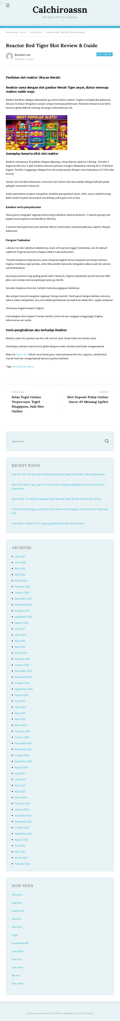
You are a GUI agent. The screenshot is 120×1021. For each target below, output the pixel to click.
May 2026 (20, 568)
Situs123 (16, 918)
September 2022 (23, 833)
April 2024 (20, 719)
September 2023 (23, 761)
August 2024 (21, 695)
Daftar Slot (22, 354)
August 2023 (21, 767)
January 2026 (22, 592)
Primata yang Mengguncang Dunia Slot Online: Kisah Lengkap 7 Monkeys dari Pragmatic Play (60, 511)
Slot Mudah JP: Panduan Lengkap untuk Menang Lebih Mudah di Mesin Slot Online (56, 499)
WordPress (57, 1013)
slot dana (17, 927)
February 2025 (22, 659)
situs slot (17, 959)
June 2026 (20, 562)
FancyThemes (86, 1013)
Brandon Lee (22, 55)
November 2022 (23, 821)
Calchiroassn (60, 9)
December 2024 (23, 671)
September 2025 (23, 616)
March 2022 (21, 857)
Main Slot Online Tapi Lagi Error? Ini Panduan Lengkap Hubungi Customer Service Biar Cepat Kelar (58, 486)
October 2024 (22, 683)
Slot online (17, 983)
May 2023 (20, 785)
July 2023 (20, 773)
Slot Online (36, 32)
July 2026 (20, 556)
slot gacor (17, 894)
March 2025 (21, 653)
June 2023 (20, 779)
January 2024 (22, 737)
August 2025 (21, 622)
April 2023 (20, 791)
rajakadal (17, 902)
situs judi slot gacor (23, 366)
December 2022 (23, 815)
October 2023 (22, 755)
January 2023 (22, 809)
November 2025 (23, 604)
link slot (16, 975)
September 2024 (23, 689)
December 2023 (23, 743)
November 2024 (23, 677)
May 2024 (20, 713)
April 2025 (20, 646)
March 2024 (21, 725)
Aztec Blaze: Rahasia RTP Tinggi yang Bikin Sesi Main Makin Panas (48, 523)
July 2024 (20, 701)
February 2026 (22, 586)
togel (15, 935)
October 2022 (22, 827)
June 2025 (20, 634)
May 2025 (20, 640)
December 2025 (23, 598)
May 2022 (20, 845)
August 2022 (21, 839)
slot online (17, 967)
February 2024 (22, 731)
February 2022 (22, 863)
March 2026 (21, 580)
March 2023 (21, 797)
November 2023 (23, 749)
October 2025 (22, 610)
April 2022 (20, 851)
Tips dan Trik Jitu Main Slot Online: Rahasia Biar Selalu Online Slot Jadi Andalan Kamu (58, 474)
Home (23, 32)
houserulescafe (20, 943)
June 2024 (20, 707)
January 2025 (22, 665)
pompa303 (17, 951)
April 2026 (20, 574)
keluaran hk (18, 910)
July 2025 (20, 628)
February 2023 (22, 803)
